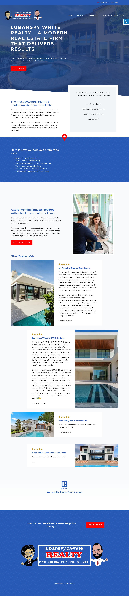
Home (70, 15)
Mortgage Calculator (113, 15)
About (80, 15)
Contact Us (95, 525)
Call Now (18, 69)
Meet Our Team (21, 242)
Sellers (93, 15)
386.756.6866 (111, 2)
